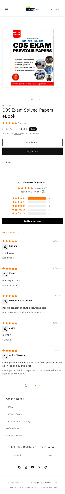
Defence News (13, 428)
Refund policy (50, 482)
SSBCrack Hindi (14, 435)
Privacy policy (36, 482)
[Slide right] (39, 99)
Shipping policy (32, 487)
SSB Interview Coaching (18, 421)
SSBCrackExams (14, 414)
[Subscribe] (50, 455)
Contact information (50, 487)
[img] (9, 241)
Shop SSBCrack (21, 482)
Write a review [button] (32, 221)
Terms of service (16, 487)
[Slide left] (25, 99)
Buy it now (32, 151)
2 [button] (31, 385)
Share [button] (8, 162)
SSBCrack (11, 407)
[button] (6, 8)
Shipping (17, 133)
